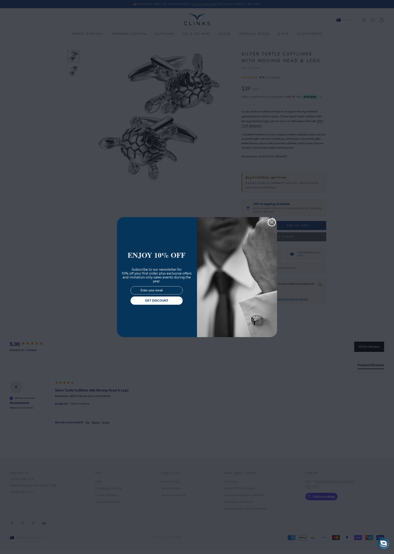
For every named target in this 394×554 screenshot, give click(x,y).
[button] (383, 543)
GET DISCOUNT (156, 300)
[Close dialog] (271, 222)
